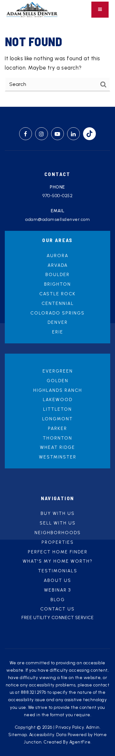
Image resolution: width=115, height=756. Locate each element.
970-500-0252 (57, 195)
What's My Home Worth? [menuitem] (58, 561)
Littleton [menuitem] (57, 409)
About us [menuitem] (57, 580)
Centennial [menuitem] (58, 303)
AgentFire (80, 741)
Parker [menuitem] (57, 428)
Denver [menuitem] (58, 322)
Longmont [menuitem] (57, 419)
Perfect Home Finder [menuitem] (58, 552)
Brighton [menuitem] (57, 284)
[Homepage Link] (31, 9)
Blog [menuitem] (57, 599)
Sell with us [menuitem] (58, 523)
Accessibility (42, 734)
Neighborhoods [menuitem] (57, 532)
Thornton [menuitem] (57, 438)
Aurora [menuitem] (57, 255)
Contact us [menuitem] (57, 609)
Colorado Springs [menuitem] (57, 313)
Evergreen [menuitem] (57, 371)
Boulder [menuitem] (57, 274)
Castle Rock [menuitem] (57, 294)
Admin (93, 727)
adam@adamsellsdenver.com (57, 219)
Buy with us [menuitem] (58, 513)
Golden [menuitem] (57, 380)
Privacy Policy (70, 727)
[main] (57, 63)
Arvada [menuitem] (58, 265)
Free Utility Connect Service (57, 617)
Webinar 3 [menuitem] (57, 590)
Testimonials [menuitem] (57, 571)
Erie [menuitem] (57, 332)
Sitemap (17, 734)
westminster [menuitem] (57, 457)
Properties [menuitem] (58, 542)
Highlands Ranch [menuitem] (57, 390)
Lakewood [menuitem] (58, 399)
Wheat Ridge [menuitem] (57, 447)
